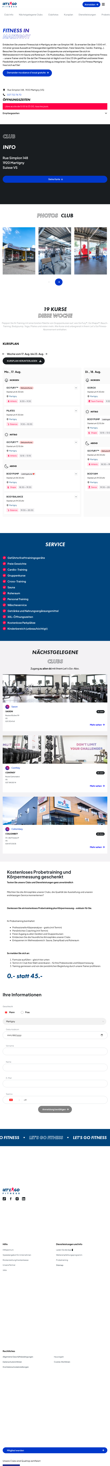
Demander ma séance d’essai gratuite (26, 72)
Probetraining (62, 1260)
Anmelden (90, 4)
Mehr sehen (96, 724)
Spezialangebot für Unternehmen (17, 1255)
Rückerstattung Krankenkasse (15, 1260)
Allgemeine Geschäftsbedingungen (18, 1357)
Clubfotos (53, 14)
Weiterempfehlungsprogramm (69, 1255)
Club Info (8, 14)
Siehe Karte (54, 179)
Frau (27, 1012)
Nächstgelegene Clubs (31, 14)
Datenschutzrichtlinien (12, 1362)
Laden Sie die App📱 (65, 1250)
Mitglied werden (15, 1450)
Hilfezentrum (8, 1250)
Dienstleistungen (87, 14)
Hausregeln (59, 1357)
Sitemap (59, 1265)
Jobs (5, 1270)
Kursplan (68, 14)
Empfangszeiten (11, 113)
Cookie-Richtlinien (62, 1362)
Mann (12, 1012)
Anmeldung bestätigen (54, 1109)
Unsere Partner (9, 1265)
